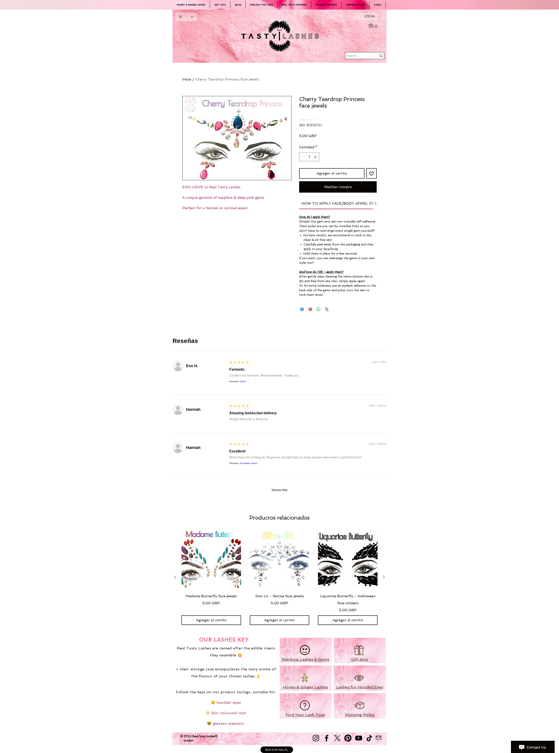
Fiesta (243, 381)
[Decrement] (303, 157)
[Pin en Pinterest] (310, 309)
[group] (279, 577)
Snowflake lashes (248, 463)
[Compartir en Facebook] (302, 309)
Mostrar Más (280, 490)
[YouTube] (358, 738)
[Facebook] (326, 738)
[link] (345, 203)
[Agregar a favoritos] (371, 173)
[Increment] (315, 157)
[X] (337, 738)
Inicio (186, 79)
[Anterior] (175, 577)
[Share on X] (327, 309)
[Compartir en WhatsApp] (318, 309)
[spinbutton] (309, 157)
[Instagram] (316, 738)
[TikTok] (369, 738)
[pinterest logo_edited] (348, 738)
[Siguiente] (383, 577)
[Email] (378, 737)
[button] (373, 25)
